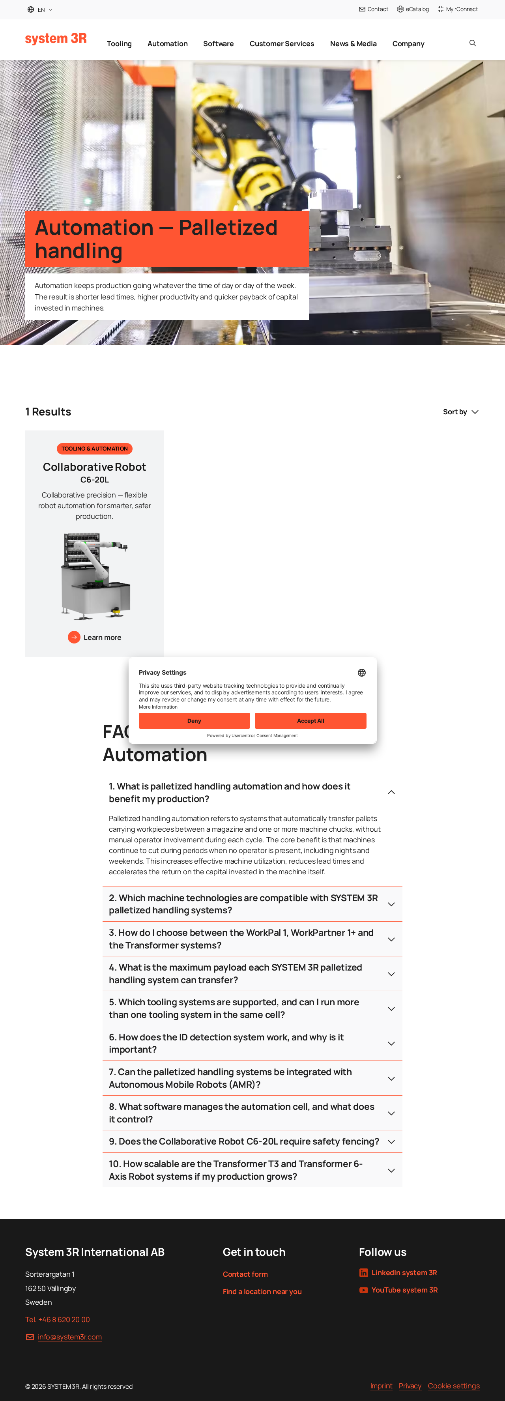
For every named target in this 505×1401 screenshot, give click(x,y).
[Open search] (473, 39)
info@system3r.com (70, 1336)
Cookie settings (454, 1385)
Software (218, 43)
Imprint (381, 1385)
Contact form (245, 1274)
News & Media (353, 43)
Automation (167, 43)
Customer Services (282, 43)
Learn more (103, 637)
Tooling (119, 43)
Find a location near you (262, 1291)
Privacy (410, 1385)
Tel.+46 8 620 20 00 (57, 1319)
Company (409, 43)
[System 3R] (55, 39)
